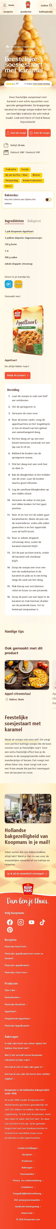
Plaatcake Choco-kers (16, 973)
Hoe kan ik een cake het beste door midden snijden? (27, 1076)
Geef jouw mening (41, 84)
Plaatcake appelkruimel (17, 965)
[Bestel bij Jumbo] (18, 284)
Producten (26, 12)
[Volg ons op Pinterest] (10, 932)
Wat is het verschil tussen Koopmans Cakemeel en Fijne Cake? (23, 1057)
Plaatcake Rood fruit (15, 947)
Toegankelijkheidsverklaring (27, 1194)
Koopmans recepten (20, 47)
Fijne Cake (10, 990)
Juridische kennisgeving (27, 1207)
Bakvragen (27, 1168)
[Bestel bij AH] (8, 284)
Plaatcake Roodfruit (15, 1005)
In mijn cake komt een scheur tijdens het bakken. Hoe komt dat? (25, 1045)
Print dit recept (41, 133)
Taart (35, 47)
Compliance (27, 1187)
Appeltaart (10, 1012)
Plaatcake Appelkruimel (17, 1026)
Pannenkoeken (12, 997)
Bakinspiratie (45, 12)
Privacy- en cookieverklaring (27, 1181)
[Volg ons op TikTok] (42, 925)
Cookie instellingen (27, 1148)
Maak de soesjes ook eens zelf (22, 740)
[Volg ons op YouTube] (32, 925)
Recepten (8, 12)
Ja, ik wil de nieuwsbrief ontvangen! (26, 874)
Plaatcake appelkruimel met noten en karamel (24, 956)
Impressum (27, 1213)
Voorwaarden (27, 1174)
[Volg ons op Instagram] (21, 925)
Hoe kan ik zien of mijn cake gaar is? (23, 1067)
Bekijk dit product (16, 375)
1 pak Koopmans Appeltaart (19, 231)
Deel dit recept (18, 133)
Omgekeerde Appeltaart (17, 1019)
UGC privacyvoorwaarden (27, 1200)
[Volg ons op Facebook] (10, 925)
